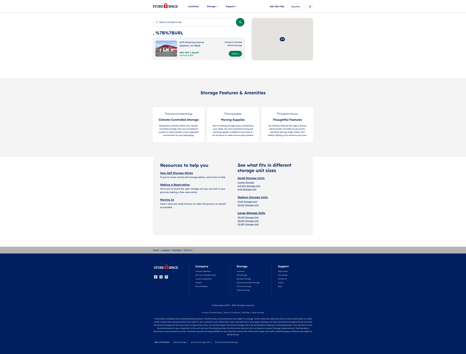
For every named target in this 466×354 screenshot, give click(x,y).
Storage (211, 6)
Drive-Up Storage (244, 286)
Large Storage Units (251, 213)
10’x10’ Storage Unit (248, 205)
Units (234, 53)
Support (230, 6)
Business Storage (244, 279)
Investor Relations (203, 271)
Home (155, 250)
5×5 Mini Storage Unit (249, 186)
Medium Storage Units (253, 197)
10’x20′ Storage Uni (248, 221)
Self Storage (242, 275)
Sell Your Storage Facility (205, 275)
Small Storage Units (251, 178)
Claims (281, 283)
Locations (193, 6)
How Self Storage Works (176, 173)
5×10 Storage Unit (247, 189)
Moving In (167, 199)
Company (201, 266)
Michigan (177, 250)
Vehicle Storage (243, 290)
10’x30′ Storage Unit (248, 224)
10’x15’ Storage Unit (248, 217)
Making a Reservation (175, 184)
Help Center (283, 271)
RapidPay (295, 6)
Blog (280, 286)
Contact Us (282, 279)
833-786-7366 (277, 6)
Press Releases (201, 286)
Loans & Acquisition (203, 279)
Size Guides (282, 275)
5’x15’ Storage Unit (247, 201)
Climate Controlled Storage (248, 283)
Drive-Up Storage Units (200, 342)
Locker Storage (246, 182)
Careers (198, 283)
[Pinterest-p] (166, 276)
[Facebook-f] (155, 276)
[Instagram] (161, 276)
